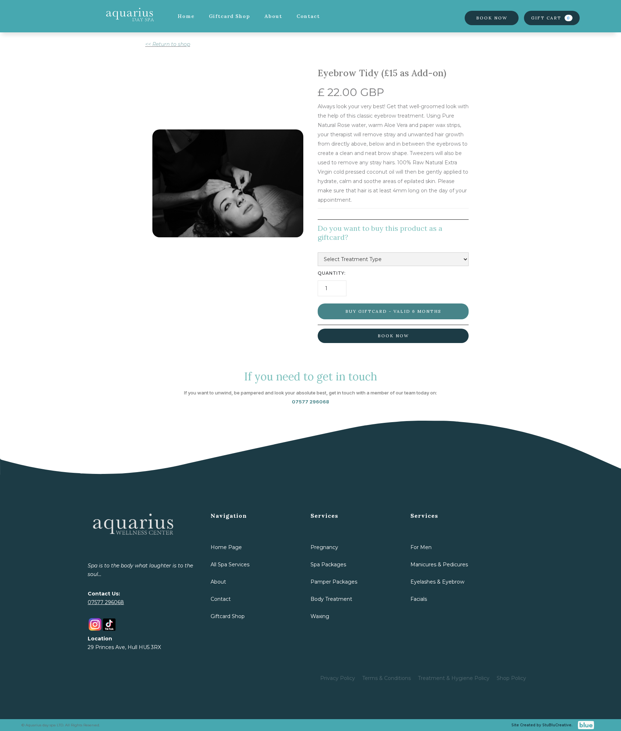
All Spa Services (230, 564)
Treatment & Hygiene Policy (453, 678)
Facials (418, 599)
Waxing (319, 616)
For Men (421, 547)
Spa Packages (328, 564)
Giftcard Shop (229, 16)
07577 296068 (106, 602)
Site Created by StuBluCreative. (541, 725)
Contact (308, 16)
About (273, 16)
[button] (552, 18)
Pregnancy (324, 547)
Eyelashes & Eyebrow (437, 582)
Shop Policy (511, 678)
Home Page (226, 547)
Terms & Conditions (386, 678)
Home (186, 16)
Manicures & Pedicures (439, 564)
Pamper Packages (333, 582)
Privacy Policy (337, 678)
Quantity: (332, 273)
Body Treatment (331, 599)
